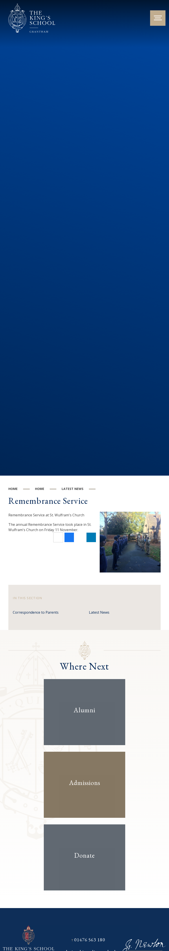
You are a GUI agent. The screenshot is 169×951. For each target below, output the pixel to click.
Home (13, 489)
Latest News (72, 489)
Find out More (81, 724)
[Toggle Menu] (157, 18)
